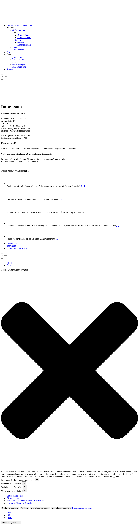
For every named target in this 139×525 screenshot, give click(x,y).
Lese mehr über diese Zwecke (19, 503)
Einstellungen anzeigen (40, 508)
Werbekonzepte (18, 30)
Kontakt (10, 69)
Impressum (11, 246)
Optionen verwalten (15, 496)
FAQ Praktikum (19, 67)
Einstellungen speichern (61, 508)
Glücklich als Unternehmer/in (19, 25)
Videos (15, 62)
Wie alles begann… (20, 64)
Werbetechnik (18, 50)
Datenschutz (12, 243)
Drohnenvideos (24, 37)
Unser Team (17, 57)
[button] (69, 370)
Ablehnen (24, 508)
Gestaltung (16, 40)
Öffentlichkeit (18, 59)
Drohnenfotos (23, 35)
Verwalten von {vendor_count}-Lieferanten (25, 501)
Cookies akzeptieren (10, 508)
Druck (14, 47)
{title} (9, 513)
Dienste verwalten (14, 498)
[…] (83, 186)
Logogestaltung (24, 45)
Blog (9, 52)
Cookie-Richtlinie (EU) (17, 248)
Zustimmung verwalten (11, 522)
